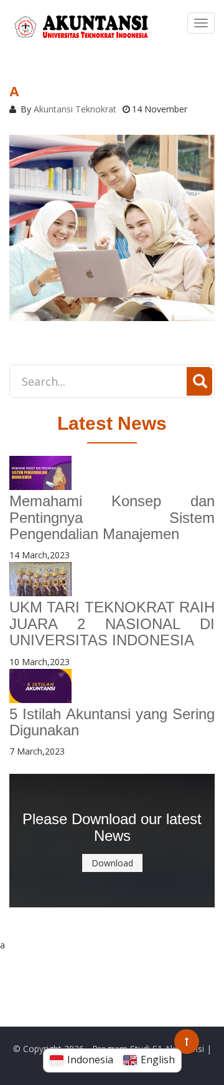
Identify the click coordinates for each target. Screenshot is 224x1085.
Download (112, 863)
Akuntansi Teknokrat (75, 109)
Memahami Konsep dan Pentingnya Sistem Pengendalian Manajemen (112, 517)
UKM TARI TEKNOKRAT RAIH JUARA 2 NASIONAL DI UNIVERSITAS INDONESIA (112, 623)
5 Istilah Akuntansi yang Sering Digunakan (112, 722)
